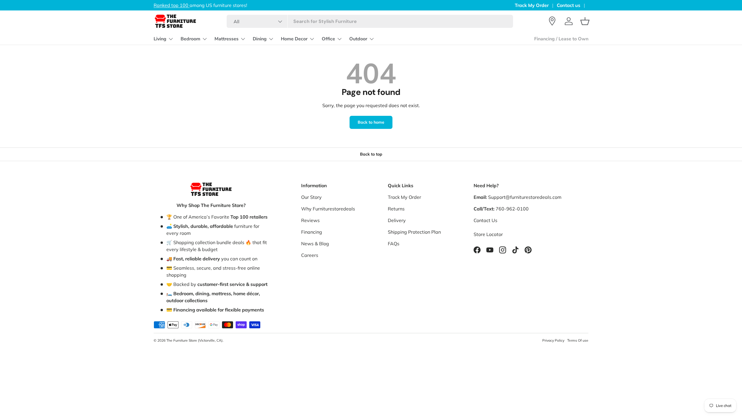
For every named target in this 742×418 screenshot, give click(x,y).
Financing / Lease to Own (561, 39)
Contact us (568, 5)
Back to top (371, 154)
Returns (396, 209)
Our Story (311, 197)
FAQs (393, 243)
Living (160, 39)
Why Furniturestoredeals (328, 209)
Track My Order (532, 5)
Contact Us (485, 220)
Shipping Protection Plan (414, 232)
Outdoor (358, 39)
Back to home (371, 122)
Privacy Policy (553, 340)
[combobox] (370, 21)
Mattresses (226, 39)
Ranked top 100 (172, 5)
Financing (311, 232)
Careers (309, 255)
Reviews (310, 220)
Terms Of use (577, 340)
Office (328, 39)
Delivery (397, 220)
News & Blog (315, 243)
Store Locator (488, 234)
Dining (260, 39)
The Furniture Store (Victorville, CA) (194, 340)
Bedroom (190, 39)
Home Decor (294, 39)
